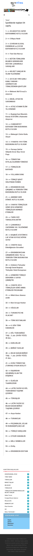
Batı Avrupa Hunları (18, 303)
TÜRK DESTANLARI (18, 320)
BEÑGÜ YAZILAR (17, 348)
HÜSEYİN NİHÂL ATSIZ (17, 474)
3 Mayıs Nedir (15, 39)
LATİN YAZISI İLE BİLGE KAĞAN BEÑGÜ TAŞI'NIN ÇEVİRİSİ (15, 405)
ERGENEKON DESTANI (19, 451)
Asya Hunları (16, 413)
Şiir (17, 509)
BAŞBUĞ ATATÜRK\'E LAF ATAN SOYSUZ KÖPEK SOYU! (16, 237)
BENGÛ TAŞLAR (17, 482)
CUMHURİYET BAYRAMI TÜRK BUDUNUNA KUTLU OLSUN (16, 126)
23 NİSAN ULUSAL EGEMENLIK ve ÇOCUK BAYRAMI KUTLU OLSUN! (15, 46)
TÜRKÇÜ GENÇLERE (18, 431)
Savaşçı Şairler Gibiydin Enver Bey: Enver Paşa (15, 151)
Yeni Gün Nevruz (16, 54)
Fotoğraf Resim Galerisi (17, 498)
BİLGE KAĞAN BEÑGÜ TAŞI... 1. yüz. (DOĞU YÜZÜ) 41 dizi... (17, 355)
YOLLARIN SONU (17, 174)
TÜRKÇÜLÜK (17, 488)
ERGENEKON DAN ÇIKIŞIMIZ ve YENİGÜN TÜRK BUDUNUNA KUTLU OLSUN (17, 189)
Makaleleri (11, 523)
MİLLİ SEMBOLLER (18, 441)
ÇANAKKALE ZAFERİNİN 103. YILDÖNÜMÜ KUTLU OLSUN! (17, 227)
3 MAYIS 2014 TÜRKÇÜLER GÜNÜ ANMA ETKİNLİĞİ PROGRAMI (15, 287)
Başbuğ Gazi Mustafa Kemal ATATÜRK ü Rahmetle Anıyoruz (16, 116)
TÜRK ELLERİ (17, 479)
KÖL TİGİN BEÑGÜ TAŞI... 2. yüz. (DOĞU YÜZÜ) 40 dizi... (16, 335)
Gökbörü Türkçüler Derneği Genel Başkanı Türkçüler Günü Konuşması (16, 267)
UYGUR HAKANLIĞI (18, 436)
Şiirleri (9, 521)
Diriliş (13, 446)
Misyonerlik (17, 500)
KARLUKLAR (15, 343)
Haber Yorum (17, 495)
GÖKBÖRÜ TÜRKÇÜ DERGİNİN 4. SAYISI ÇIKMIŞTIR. (16, 277)
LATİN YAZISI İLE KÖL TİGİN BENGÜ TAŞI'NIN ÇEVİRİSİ (17, 390)
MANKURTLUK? (17, 503)
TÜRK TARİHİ (17, 477)
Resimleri (10, 525)
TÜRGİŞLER (15, 398)
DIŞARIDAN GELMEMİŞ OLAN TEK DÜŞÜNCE (14, 373)
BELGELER (17, 485)
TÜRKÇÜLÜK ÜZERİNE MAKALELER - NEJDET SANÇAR (17, 491)
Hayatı (9, 520)
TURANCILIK (15, 418)
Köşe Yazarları (17, 506)
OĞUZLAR (15, 308)
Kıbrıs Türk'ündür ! (17, 512)
